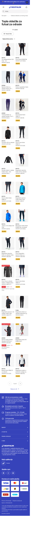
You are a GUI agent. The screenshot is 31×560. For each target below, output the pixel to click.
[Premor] (27, 2)
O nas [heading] (3, 440)
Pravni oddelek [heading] (6, 436)
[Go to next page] (20, 383)
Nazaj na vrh (14, 389)
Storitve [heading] (4, 431)
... (8, 15)
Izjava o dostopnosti (7, 502)
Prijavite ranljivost (17, 500)
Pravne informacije (6, 500)
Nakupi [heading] (4, 427)
